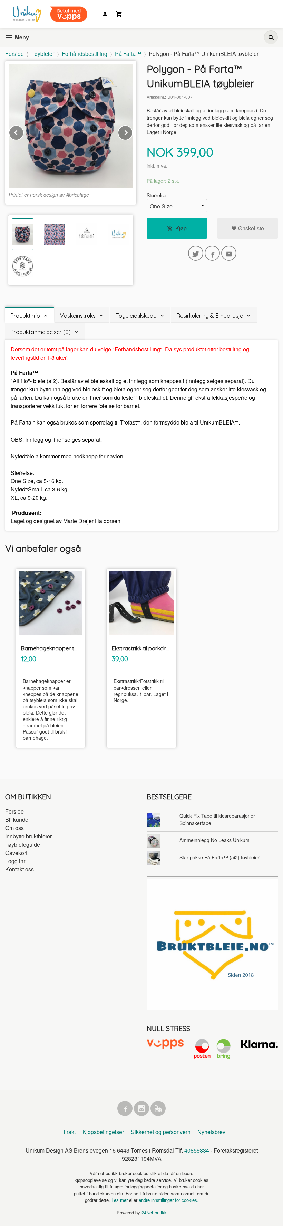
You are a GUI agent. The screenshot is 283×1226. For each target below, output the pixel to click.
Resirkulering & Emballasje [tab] (210, 315)
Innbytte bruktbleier (28, 836)
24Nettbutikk (154, 1212)
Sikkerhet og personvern (161, 1132)
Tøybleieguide (22, 844)
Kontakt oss (19, 869)
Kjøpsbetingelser (103, 1132)
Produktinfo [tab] (25, 315)
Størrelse (156, 195)
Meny (21, 37)
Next (132, 131)
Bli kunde (16, 820)
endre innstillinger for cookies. (168, 1200)
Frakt (70, 1132)
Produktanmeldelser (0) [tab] (41, 332)
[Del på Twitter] (195, 253)
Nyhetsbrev (211, 1132)
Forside (14, 54)
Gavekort (16, 853)
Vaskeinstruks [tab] (78, 315)
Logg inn (16, 861)
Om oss (14, 828)
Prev (23, 131)
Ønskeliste (250, 228)
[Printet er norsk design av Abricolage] (71, 126)
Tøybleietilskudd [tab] (136, 315)
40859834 (196, 1150)
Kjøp (181, 228)
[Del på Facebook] (212, 253)
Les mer (120, 1200)
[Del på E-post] (228, 253)
